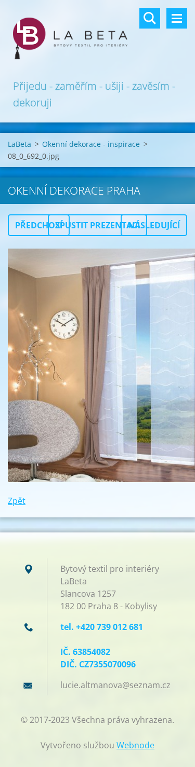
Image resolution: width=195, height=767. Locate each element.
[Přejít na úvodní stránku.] (97, 39)
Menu (176, 18)
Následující (154, 225)
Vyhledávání (149, 18)
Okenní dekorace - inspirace (91, 144)
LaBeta (19, 144)
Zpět (16, 500)
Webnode (135, 745)
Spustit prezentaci (97, 225)
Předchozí (38, 225)
